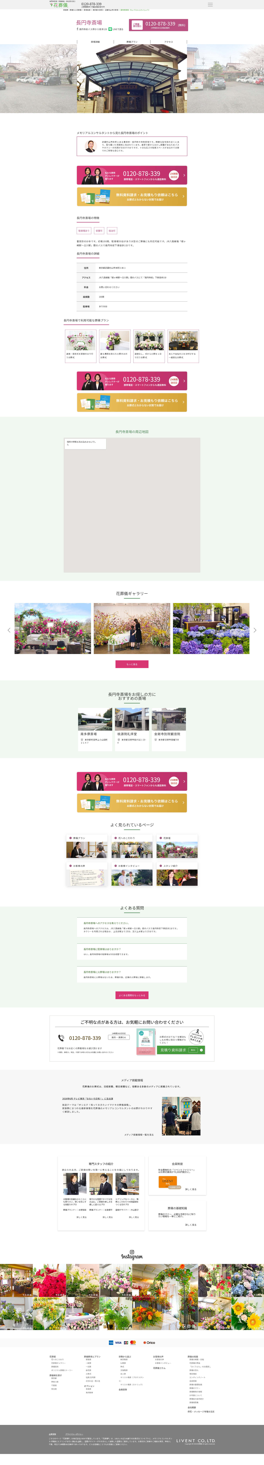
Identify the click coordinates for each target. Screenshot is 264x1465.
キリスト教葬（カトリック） (132, 1384)
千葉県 (54, 1385)
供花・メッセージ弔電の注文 (201, 1411)
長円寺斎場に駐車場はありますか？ (102, 949)
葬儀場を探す (56, 1375)
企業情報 (52, 1434)
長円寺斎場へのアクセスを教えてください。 (107, 923)
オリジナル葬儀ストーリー (62, 1370)
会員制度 (193, 1381)
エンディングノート (197, 1377)
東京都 (54, 1378)
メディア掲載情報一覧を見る (139, 1134)
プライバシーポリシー (74, 1434)
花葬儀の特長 (194, 1363)
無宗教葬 (124, 1359)
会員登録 (123, 1389)
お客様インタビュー (163, 1363)
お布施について (195, 1395)
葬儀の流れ (193, 1370)
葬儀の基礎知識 (195, 1384)
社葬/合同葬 (90, 1377)
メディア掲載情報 (132, 1080)
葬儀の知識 (193, 1356)
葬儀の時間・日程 (196, 1359)
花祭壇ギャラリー (58, 1363)
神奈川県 (54, 1381)
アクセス (168, 42)
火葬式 (88, 1373)
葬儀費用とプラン (92, 1356)
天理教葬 (124, 1370)
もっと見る (132, 664)
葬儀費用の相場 (195, 1391)
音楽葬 (88, 1389)
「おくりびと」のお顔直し (200, 1366)
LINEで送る (118, 29)
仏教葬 (123, 1363)
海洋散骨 (89, 1392)
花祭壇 (53, 1356)
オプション (89, 1386)
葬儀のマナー (194, 1388)
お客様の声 (158, 1356)
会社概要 (192, 1407)
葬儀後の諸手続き (196, 1399)
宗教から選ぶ (125, 1356)
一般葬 (88, 1363)
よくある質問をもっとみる (132, 995)
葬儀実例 (54, 1366)
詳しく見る (82, 1217)
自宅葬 (88, 1370)
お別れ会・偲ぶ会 (93, 1381)
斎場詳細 (95, 42)
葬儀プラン (132, 42)
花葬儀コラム (159, 1368)
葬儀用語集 (193, 1402)
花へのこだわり (57, 1359)
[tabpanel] (53, 628)
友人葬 (123, 1373)
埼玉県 (54, 1389)
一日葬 (88, 1366)
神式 (122, 1366)
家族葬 (88, 1359)
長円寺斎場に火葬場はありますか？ (102, 972)
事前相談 (193, 1373)
